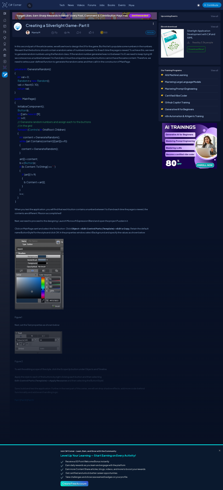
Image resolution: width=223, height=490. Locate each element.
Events (122, 5)
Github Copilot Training (177, 102)
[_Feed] (5, 20)
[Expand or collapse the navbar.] (5, 13)
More (131, 5)
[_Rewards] (5, 61)
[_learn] (5, 37)
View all (214, 16)
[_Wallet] (5, 32)
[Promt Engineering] (189, 146)
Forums (92, 5)
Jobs (101, 5)
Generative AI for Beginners (179, 109)
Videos (81, 5)
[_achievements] (5, 44)
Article (150, 32)
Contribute (212, 5)
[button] (90, 33)
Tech (62, 5)
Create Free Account (74, 483)
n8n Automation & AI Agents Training (184, 116)
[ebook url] (172, 59)
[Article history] (53, 32)
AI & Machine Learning (176, 74)
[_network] (5, 49)
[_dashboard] (5, 26)
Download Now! (196, 49)
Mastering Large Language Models (183, 81)
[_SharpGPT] (5, 67)
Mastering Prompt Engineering (181, 88)
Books (111, 5)
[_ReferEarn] (5, 55)
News (71, 5)
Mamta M (36, 32)
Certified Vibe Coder (176, 95)
